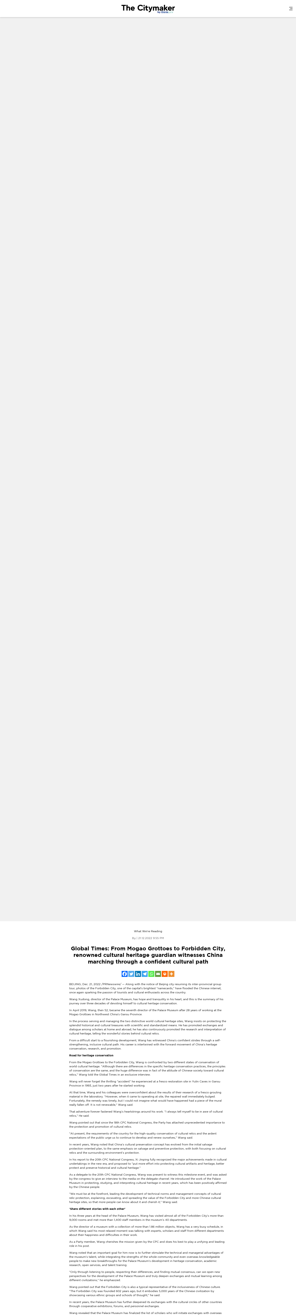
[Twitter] (131, 974)
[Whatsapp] (151, 974)
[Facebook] (125, 974)
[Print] (165, 974)
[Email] (158, 974)
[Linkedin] (138, 974)
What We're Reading (148, 931)
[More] (171, 974)
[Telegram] (145, 974)
